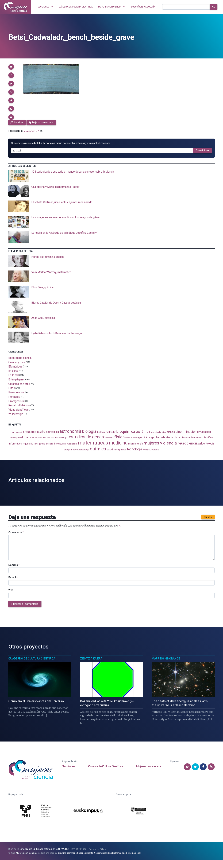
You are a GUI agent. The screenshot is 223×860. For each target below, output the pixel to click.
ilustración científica (202, 437)
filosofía (109, 438)
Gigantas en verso (19, 383)
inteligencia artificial (43, 444)
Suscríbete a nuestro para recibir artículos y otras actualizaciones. (61, 143)
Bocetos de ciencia (20, 357)
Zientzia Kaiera (91, 658)
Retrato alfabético (19, 405)
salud (110, 449)
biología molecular (106, 432)
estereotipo (61, 437)
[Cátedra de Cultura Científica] (37, 811)
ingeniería (28, 443)
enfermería (39, 438)
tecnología (134, 449)
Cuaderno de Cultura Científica (31, 658)
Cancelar (208, 517)
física (119, 436)
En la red (13, 375)
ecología (14, 437)
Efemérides (15, 366)
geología (157, 437)
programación (71, 449)
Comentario (16, 532)
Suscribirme (202, 150)
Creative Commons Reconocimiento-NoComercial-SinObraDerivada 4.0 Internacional (99, 853)
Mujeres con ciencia (148, 766)
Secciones (68, 766)
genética (144, 437)
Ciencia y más (16, 362)
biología (89, 431)
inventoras (60, 443)
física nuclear (131, 438)
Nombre (14, 565)
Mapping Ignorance (166, 658)
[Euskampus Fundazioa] (88, 811)
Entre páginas (16, 379)
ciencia (171, 431)
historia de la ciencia (176, 437)
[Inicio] (15, 7)
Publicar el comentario (25, 604)
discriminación (186, 432)
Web (10, 590)
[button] (11, 67)
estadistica (50, 438)
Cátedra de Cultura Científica (105, 766)
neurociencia (188, 443)
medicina (118, 443)
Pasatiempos (16, 392)
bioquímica (125, 431)
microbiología (135, 443)
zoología (154, 449)
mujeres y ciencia (160, 443)
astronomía (70, 431)
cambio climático (158, 432)
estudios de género (87, 436)
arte (42, 432)
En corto (13, 370)
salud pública (119, 449)
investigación (72, 444)
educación (26, 437)
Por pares (14, 396)
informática (15, 443)
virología (146, 450)
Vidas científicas (18, 409)
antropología (17, 432)
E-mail (13, 577)
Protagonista (16, 401)
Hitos (11, 388)
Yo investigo (15, 414)
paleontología (206, 443)
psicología (84, 449)
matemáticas (93, 443)
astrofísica (52, 431)
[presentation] (111, 176)
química (98, 448)
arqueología (31, 431)
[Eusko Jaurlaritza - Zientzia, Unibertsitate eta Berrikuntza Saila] (138, 811)
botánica (143, 431)
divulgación (204, 431)
